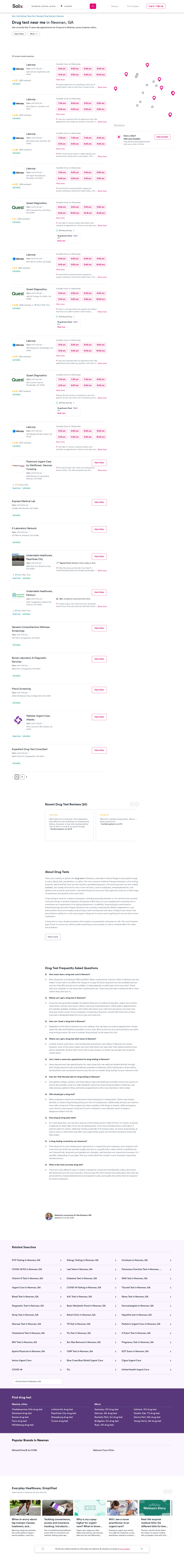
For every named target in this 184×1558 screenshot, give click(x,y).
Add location (162, 136)
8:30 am (75, 68)
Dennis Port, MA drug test (147, 1417)
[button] (154, 98)
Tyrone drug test (59, 1421)
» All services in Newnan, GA (28, 1381)
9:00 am (101, 68)
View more (60, 79)
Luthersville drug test (62, 1409)
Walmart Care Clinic (103, 1450)
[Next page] (26, 776)
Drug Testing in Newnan (54, 16)
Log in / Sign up (156, 6)
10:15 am (88, 213)
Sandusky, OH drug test (106, 1409)
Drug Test (31, 16)
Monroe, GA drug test (106, 1413)
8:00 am (75, 103)
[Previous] (132, 804)
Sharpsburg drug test (62, 1417)
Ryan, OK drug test (104, 1424)
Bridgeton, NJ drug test (107, 1421)
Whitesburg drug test (23, 1424)
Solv (13, 16)
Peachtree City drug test (63, 1413)
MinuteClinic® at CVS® (24, 1450)
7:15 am (62, 137)
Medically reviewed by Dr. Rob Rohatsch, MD (73, 1215)
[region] (144, 90)
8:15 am (61, 68)
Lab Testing (21, 16)
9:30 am (75, 74)
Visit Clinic (99, 462)
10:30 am (101, 213)
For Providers (133, 6)
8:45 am (87, 68)
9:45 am (87, 74)
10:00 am (100, 74)
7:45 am (62, 103)
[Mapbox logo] (119, 125)
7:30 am (75, 137)
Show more (102, 87)
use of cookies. (125, 1549)
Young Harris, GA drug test (147, 1421)
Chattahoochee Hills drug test (27, 1409)
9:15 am (61, 74)
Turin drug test (19, 1421)
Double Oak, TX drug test (147, 1413)
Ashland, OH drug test (145, 1409)
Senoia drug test (20, 1417)
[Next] (137, 804)
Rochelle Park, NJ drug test (108, 1417)
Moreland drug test (22, 1413)
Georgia (40, 16)
